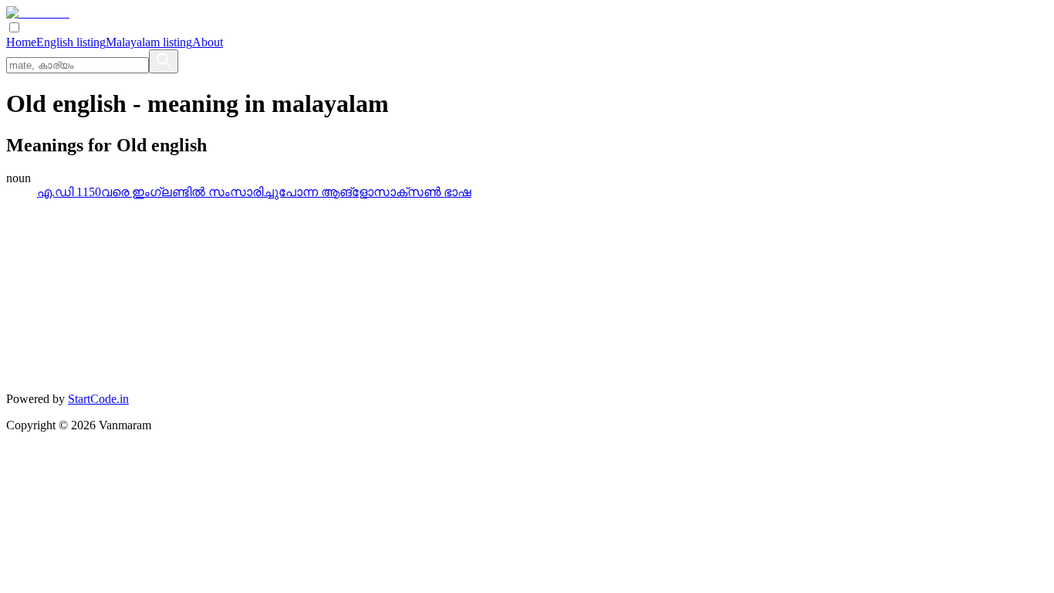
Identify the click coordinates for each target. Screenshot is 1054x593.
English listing (71, 42)
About (207, 42)
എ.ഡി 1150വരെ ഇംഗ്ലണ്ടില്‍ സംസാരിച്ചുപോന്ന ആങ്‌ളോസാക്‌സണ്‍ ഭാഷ (254, 191)
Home (21, 42)
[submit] (163, 61)
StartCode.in (98, 398)
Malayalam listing (149, 42)
